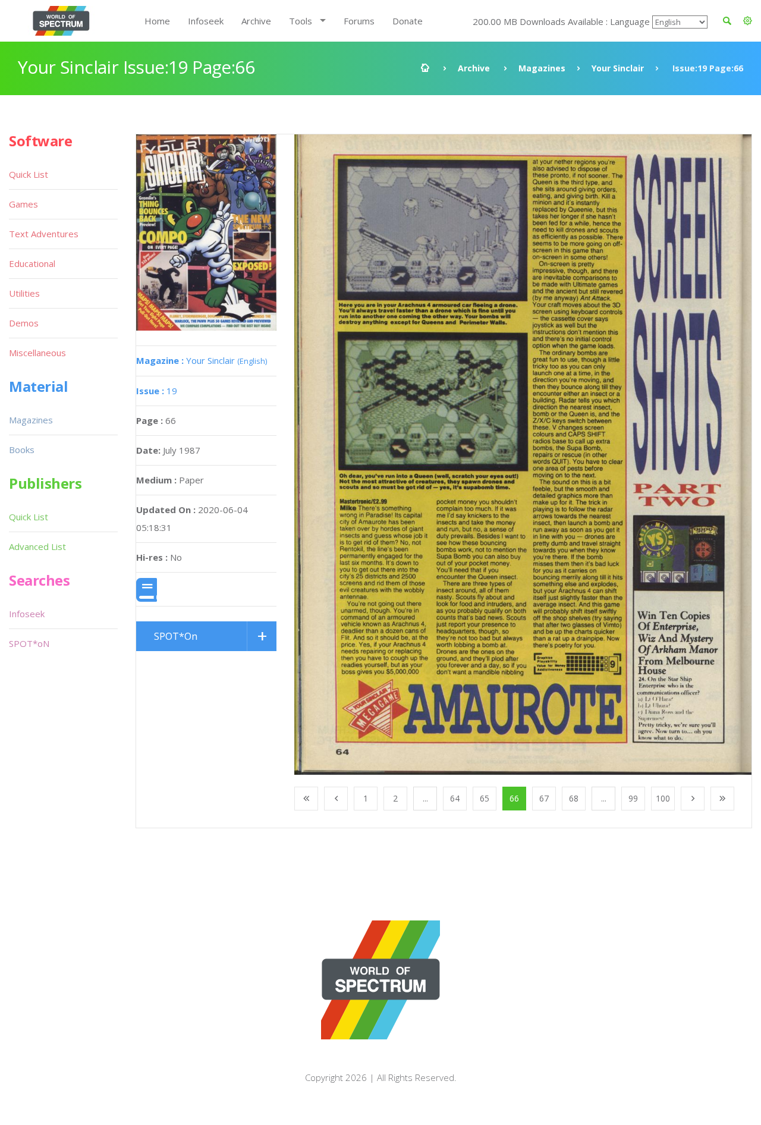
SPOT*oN (29, 643)
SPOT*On (175, 636)
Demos (24, 323)
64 (455, 798)
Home (157, 21)
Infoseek (206, 21)
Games (23, 204)
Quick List (28, 174)
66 (514, 798)
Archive (256, 21)
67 (544, 798)
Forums (359, 21)
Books (21, 449)
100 (663, 798)
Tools (300, 21)
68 (573, 798)
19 (156, 391)
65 (484, 798)
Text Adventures (43, 234)
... (425, 798)
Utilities (24, 293)
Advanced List (37, 546)
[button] (747, 21)
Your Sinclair (618, 68)
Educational (32, 263)
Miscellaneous (37, 353)
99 (633, 798)
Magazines (541, 68)
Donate (407, 21)
